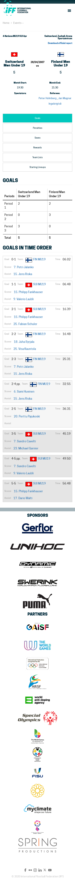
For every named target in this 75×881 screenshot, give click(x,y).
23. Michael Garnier (25, 448)
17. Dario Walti (22, 498)
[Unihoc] (37, 546)
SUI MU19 (39, 284)
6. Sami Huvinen (24, 391)
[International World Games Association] (37, 645)
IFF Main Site (17, 10)
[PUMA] (37, 601)
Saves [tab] (37, 137)
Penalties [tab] (37, 128)
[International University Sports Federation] (37, 773)
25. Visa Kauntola (24, 349)
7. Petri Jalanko (24, 267)
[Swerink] (37, 583)
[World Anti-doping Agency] (37, 700)
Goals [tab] (37, 118)
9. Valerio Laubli (23, 299)
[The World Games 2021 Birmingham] (37, 736)
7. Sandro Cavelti (25, 441)
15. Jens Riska (22, 274)
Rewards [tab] (37, 147)
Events (17, 22)
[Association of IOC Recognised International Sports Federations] (37, 682)
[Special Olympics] (37, 718)
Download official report (60, 43)
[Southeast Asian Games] (37, 791)
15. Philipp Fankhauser (28, 292)
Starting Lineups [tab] (37, 167)
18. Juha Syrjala (24, 342)
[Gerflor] (37, 528)
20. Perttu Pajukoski (27, 416)
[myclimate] (37, 809)
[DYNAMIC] (37, 565)
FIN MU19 (39, 259)
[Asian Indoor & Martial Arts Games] (37, 827)
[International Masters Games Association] (37, 754)
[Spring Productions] (37, 845)
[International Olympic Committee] (37, 664)
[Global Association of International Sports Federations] (37, 627)
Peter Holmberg (48, 98)
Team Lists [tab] (37, 157)
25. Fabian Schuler (25, 324)
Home (6, 22)
